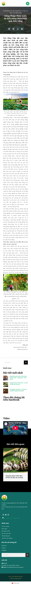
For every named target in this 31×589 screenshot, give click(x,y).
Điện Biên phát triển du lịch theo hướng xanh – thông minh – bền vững (18, 378)
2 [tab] (14, 485)
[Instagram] (8, 516)
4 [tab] (18, 485)
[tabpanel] (15, 465)
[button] (9, 29)
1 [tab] (13, 485)
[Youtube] (6, 516)
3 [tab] (16, 485)
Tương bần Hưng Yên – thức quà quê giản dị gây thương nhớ (18, 390)
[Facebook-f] (3, 516)
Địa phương (6, 11)
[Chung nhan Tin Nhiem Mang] (11, 520)
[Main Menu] (27, 3)
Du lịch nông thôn (16, 11)
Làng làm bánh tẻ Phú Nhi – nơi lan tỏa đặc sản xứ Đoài (19, 383)
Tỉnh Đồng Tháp (17, 13)
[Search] (26, 362)
